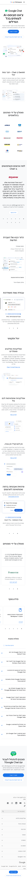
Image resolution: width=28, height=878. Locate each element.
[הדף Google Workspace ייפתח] (16, 2)
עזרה (24, 867)
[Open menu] (24, 2)
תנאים (19, 865)
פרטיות (24, 865)
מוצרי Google (4, 865)
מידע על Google (13, 865)
